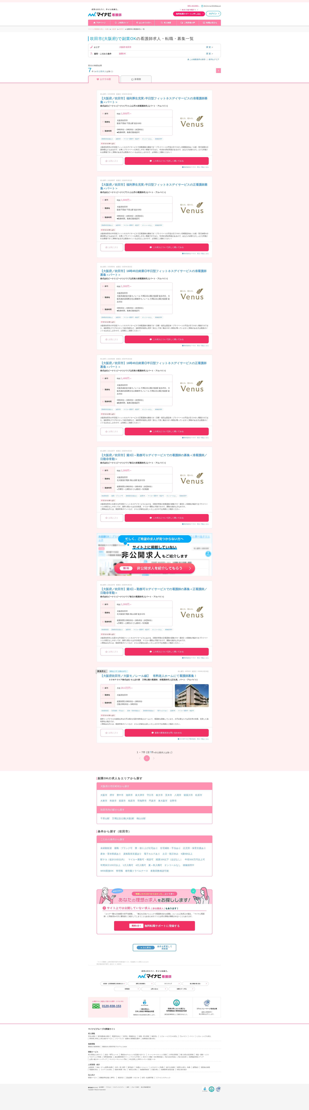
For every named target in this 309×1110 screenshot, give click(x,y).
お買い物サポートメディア (98, 1059)
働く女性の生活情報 (186, 1054)
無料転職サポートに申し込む (188, 14)
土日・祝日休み (170, 854)
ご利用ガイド (123, 23)
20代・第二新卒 (120, 1067)
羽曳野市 (142, 801)
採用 (128, 1087)
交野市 (173, 801)
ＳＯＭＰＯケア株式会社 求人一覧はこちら (194, 739)
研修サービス (92, 1078)
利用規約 (127, 989)
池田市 (129, 795)
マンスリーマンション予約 (118, 1059)
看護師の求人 (93, 1069)
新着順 (137, 79)
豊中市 (120, 795)
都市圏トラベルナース (136, 871)
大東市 (103, 801)
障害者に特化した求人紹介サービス (101, 1038)
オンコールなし (172, 865)
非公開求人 (101, 71)
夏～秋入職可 (155, 865)
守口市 (150, 795)
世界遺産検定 (108, 1057)
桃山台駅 (141, 818)
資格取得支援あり (132, 854)
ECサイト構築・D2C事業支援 (153, 1057)
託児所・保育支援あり (194, 848)
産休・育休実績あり (110, 854)
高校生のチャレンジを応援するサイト (133, 1054)
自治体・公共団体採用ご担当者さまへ (113, 983)
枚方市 (159, 795)
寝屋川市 (188, 795)
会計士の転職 (170, 1067)
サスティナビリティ (118, 1087)
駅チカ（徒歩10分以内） (113, 859)
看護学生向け (116, 1036)
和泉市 (113, 801)
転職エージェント (142, 1067)
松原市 (198, 795)
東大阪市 (162, 801)
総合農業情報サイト (121, 1057)
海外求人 (154, 1036)
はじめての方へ (145, 23)
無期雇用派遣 (144, 1069)
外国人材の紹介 (182, 1069)
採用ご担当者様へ (193, 6)
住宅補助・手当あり (170, 848)
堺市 (112, 795)
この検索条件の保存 (197, 59)
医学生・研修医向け (129, 1036)
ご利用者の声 (189, 23)
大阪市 (103, 795)
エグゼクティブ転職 (156, 1067)
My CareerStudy (170, 1057)
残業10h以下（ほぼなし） (169, 859)
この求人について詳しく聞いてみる (168, 161)
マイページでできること (212, 6)
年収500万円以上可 (195, 859)
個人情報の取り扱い (195, 983)
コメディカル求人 (106, 1069)
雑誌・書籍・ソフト (202, 1054)
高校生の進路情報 (94, 1046)
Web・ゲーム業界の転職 (104, 1067)
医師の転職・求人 (120, 1069)
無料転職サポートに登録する (156, 925)
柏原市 (131, 801)
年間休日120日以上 (110, 865)
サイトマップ (168, 983)
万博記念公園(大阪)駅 (123, 818)
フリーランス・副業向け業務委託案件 (127, 1038)
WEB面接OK (107, 871)
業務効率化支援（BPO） (107, 1078)
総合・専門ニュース (111, 1054)
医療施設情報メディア (196, 1057)
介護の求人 (155, 1069)
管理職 (119, 871)
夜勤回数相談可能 (160, 871)
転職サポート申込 (182, 989)
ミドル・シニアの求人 (203, 1036)
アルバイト (183, 1036)
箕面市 (122, 801)
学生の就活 (91, 1036)
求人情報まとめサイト (95, 1054)
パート (192, 1036)
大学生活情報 (173, 1054)
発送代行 (121, 1078)
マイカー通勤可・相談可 (140, 859)
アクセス (108, 1087)
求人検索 (167, 23)
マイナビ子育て (135, 1057)
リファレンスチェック (163, 1078)
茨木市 (168, 795)
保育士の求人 (133, 1069)
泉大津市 (139, 795)
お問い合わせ (154, 989)
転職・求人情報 (144, 1036)
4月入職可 (141, 865)
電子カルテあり (152, 854)
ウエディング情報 (95, 1057)
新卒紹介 (131, 1067)
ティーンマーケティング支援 (157, 1054)
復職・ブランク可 (123, 848)
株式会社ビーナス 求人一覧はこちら (196, 167)
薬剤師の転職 (205, 1067)
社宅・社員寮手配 (147, 1078)
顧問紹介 (196, 1067)
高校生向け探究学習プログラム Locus (114, 1046)
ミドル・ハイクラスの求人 (168, 1036)
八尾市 (178, 795)
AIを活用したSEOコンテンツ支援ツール (142, 1059)
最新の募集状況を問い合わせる (168, 733)
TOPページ (101, 23)
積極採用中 (188, 865)
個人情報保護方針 (146, 1087)
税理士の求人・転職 (183, 1067)
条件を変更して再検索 (156, 947)
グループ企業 (135, 1087)
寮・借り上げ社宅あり (146, 848)
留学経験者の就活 (103, 1036)
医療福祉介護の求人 (148, 1038)
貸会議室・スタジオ (132, 1078)
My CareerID (182, 1057)
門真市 (152, 801)
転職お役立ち (211, 23)
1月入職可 (128, 865)
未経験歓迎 (106, 848)
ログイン (213, 14)
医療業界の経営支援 (167, 1069)
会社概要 (101, 1087)
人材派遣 (91, 1067)
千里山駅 (105, 818)
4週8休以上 (187, 854)
